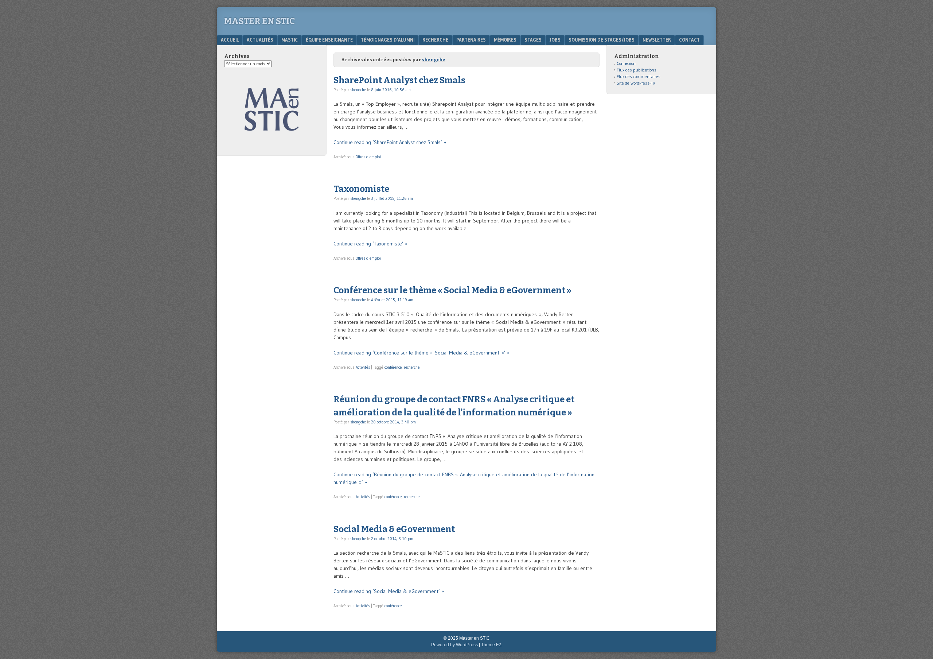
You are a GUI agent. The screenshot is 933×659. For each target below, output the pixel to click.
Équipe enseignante (329, 40)
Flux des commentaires (638, 76)
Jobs (555, 40)
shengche (433, 59)
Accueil (230, 40)
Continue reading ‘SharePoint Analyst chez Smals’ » (389, 142)
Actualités (260, 40)
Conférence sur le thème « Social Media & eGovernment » (452, 290)
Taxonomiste (361, 189)
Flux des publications (636, 70)
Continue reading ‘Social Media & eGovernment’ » (388, 591)
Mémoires (505, 40)
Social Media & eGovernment (394, 529)
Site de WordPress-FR (636, 83)
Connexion (626, 63)
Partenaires (471, 40)
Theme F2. (491, 644)
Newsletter (657, 40)
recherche (411, 367)
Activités (363, 367)
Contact (689, 40)
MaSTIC (289, 40)
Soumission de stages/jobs (602, 40)
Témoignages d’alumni (387, 40)
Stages (533, 40)
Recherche (435, 40)
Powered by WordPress (454, 644)
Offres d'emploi (368, 156)
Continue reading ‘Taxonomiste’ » (370, 243)
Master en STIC (259, 21)
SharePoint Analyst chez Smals (399, 80)
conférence (393, 367)
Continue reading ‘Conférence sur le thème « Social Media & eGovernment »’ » (421, 352)
